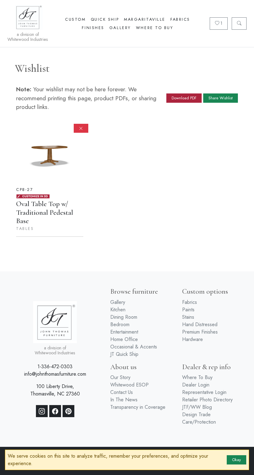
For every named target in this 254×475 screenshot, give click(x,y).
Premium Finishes (200, 331)
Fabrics (180, 19)
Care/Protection (199, 421)
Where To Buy (154, 28)
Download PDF (184, 98)
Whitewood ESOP (129, 384)
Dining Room (123, 317)
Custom (75, 19)
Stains (188, 317)
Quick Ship (105, 19)
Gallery (120, 28)
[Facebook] (55, 411)
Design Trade (196, 414)
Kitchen (117, 309)
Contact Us (121, 392)
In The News (124, 399)
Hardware (192, 339)
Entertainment (124, 331)
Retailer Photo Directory (207, 399)
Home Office (124, 339)
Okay (236, 460)
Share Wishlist (220, 98)
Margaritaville (144, 19)
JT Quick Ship (124, 354)
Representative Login (204, 392)
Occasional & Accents (133, 346)
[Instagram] (42, 411)
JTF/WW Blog (197, 407)
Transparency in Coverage (137, 407)
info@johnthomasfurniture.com (55, 374)
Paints (188, 309)
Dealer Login (195, 384)
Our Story (120, 377)
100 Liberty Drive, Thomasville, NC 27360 (55, 390)
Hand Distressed (199, 324)
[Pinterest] (68, 411)
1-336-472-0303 (54, 366)
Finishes (93, 28)
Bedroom (119, 324)
